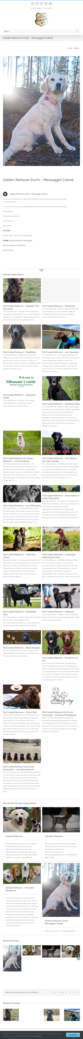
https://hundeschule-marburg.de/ (14, 245)
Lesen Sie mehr (8, 250)
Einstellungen (37, 1036)
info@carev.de (48, 8)
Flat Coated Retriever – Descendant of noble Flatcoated (58, 487)
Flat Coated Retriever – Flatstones (58, 306)
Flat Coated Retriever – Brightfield (19, 352)
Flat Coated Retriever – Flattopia (57, 611)
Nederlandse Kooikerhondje (10, 956)
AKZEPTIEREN (73, 1035)
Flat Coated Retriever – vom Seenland (60, 352)
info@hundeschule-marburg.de (20, 241)
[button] (4, 958)
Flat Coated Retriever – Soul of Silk (20, 712)
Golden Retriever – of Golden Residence (68, 951)
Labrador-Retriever (54, 836)
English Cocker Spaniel (29, 954)
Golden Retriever (14, 836)
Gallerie (63, 487)
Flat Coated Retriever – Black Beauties (21, 647)
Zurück (70, 48)
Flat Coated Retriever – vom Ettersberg (22, 505)
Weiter (76, 48)
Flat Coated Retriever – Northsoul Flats (61, 404)
